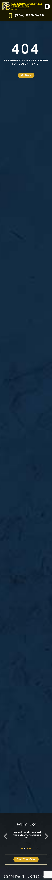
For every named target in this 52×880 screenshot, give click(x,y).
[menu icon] (47, 6)
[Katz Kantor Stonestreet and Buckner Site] (22, 6)
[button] (5, 836)
